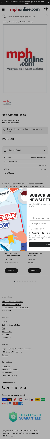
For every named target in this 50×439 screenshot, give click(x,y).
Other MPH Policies (9, 376)
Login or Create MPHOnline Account (16, 349)
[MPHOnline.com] (25, 9)
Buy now (11, 270)
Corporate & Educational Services (15, 307)
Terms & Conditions (10, 369)
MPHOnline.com (8, 436)
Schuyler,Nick (13, 120)
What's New (6, 311)
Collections (13, 22)
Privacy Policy (7, 373)
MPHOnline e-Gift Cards (11, 304)
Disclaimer (6, 366)
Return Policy (7, 331)
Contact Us (6, 337)
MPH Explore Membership (12, 352)
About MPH (6, 334)
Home (4, 22)
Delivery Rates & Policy (11, 325)
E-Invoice (5, 322)
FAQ (3, 328)
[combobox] (25, 16)
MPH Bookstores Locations (12, 301)
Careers (5, 355)
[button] (45, 9)
